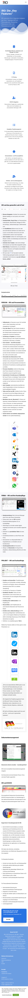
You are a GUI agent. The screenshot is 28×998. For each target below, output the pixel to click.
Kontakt (3, 963)
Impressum (3, 958)
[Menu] (25, 2)
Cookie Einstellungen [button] (7, 995)
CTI (10, 253)
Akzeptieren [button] (16, 994)
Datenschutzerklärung (6, 960)
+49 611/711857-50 (9, 983)
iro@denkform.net (8, 984)
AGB (2, 962)
